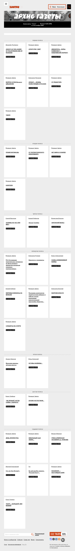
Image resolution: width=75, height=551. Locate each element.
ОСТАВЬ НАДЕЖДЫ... (36, 363)
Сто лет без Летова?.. (13, 471)
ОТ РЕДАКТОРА (56, 82)
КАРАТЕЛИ (9, 185)
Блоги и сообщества (10, 539)
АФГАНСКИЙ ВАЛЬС (57, 222)
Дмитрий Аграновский (12, 466)
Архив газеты (27, 23)
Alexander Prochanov (12, 45)
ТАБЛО (8, 115)
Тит (29, 466)
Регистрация (61, 7)
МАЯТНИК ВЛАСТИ (57, 293)
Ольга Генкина (10, 499)
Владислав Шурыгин (57, 218)
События (20, 539)
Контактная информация (14, 544)
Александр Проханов (34, 78)
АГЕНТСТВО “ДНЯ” (35, 49)
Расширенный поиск (39, 534)
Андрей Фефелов (33, 218)
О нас (5, 544)
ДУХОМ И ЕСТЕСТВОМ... (36, 400)
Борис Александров (57, 255)
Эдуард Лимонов (11, 359)
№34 (57, 533)
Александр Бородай (57, 288)
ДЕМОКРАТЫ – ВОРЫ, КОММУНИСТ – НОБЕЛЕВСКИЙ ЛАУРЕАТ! (59, 50)
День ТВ (24, 544)
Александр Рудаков (34, 255)
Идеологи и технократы (36, 260)
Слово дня (27, 539)
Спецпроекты (40, 539)
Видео (33, 539)
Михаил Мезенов (56, 433)
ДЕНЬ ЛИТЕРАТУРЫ (12, 438)
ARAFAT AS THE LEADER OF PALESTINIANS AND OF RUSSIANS (14, 50)
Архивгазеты (64, 534)
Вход (54, 7)
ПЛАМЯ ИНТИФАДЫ (12, 152)
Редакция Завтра (33, 45)
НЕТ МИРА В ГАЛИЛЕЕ (58, 152)
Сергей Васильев (11, 218)
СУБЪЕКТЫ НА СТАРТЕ (13, 326)
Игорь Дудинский (33, 359)
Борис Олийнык (10, 396)
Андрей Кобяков (10, 288)
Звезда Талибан (34, 222)
